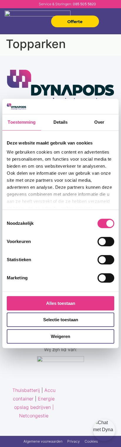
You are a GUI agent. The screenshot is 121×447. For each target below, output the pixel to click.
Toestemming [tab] (22, 122)
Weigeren (60, 336)
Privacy (73, 441)
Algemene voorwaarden (43, 441)
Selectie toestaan (60, 319)
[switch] (106, 241)
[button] (112, 21)
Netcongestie (33, 416)
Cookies (91, 441)
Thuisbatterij (26, 390)
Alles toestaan (60, 303)
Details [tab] (60, 122)
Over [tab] (99, 122)
